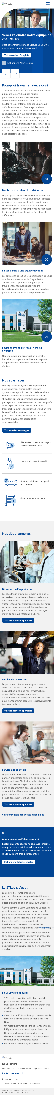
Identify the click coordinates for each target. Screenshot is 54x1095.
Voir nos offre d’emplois (16, 55)
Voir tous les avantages (16, 430)
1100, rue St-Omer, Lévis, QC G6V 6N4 (22, 1083)
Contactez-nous (10, 1073)
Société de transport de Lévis (15, 1090)
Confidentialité (7, 1093)
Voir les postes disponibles (18, 620)
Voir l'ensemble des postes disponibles (23, 814)
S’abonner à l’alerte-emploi (18, 861)
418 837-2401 (11, 1079)
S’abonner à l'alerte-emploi (20, 62)
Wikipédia (44, 927)
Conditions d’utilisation (22, 1093)
